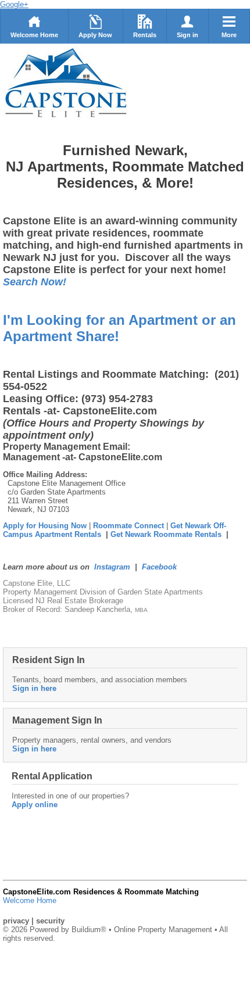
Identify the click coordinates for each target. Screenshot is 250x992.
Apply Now (95, 34)
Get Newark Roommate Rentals (166, 534)
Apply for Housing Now (45, 525)
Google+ (14, 4)
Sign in (187, 34)
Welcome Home (34, 34)
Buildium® (89, 929)
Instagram (112, 567)
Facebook (159, 567)
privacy (16, 920)
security (50, 920)
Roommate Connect (129, 525)
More (229, 34)
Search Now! (34, 282)
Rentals (144, 34)
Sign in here (34, 688)
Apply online (35, 804)
